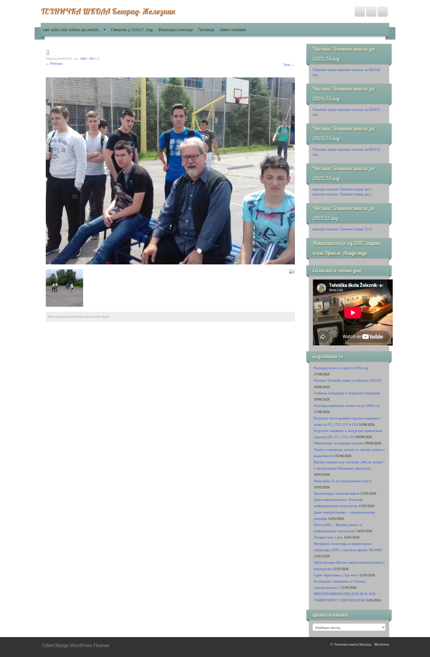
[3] (170, 171)
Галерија (206, 29)
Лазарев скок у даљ (328, 537)
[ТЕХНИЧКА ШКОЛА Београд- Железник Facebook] (360, 12)
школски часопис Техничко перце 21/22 (342, 229)
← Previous (54, 63)
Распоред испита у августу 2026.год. (341, 368)
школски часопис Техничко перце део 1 (342, 189)
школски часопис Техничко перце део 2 (342, 194)
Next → (289, 65)
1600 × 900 (87, 58)
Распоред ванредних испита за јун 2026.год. (347, 406)
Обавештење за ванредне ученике (339, 443)
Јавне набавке (232, 29)
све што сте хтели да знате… (73, 29)
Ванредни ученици (176, 29)
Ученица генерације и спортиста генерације (347, 393)
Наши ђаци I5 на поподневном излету (343, 481)
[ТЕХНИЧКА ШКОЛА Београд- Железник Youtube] (371, 12)
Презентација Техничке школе (336, 493)
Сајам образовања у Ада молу (336, 575)
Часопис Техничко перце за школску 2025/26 (347, 380)
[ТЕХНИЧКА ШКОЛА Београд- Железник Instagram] (383, 12)
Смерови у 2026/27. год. (132, 29)
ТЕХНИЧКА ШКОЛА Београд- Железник (108, 11)
